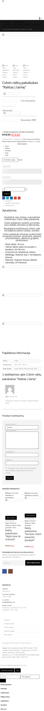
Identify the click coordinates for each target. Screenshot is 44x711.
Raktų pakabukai (22, 141)
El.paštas (9, 460)
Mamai (4, 141)
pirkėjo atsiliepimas (10, 132)
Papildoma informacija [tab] (12, 203)
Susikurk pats (5, 693)
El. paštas (19, 198)
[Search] (3, 680)
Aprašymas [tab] (8, 201)
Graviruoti (30, 139)
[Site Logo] (8, 7)
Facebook (3, 198)
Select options (11, 518)
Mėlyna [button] (7, 148)
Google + (15, 198)
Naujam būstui (11, 141)
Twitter (7, 198)
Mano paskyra (8, 634)
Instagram (10, 571)
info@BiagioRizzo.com (8, 602)
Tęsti (17, 670)
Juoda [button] (7, 146)
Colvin (24, 139)
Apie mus (3, 709)
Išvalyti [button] (20, 160)
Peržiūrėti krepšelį (7, 670)
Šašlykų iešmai (5, 697)
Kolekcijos (37, 139)
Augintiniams (5, 701)
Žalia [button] (6, 155)
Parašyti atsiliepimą (26, 132)
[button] (26, 16)
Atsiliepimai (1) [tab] (10, 205)
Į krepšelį (6, 194)
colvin (38, 141)
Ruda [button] (6, 153)
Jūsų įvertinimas (11, 424)
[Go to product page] (13, 504)
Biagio (7, 523)
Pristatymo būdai (9, 623)
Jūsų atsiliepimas (11, 430)
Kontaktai (7, 620)
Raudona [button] (8, 151)
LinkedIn (11, 198)
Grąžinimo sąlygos (9, 631)
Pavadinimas (10, 452)
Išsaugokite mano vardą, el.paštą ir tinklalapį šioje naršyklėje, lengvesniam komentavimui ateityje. (21, 470)
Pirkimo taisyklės (9, 627)
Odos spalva (22, 144)
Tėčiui (30, 141)
